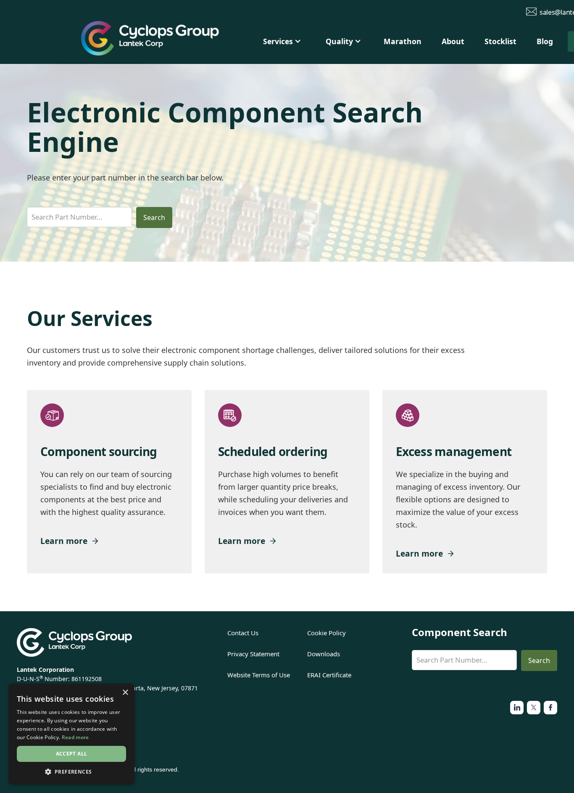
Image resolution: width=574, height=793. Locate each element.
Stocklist (500, 41)
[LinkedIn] (550, 707)
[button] (282, 42)
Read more (75, 737)
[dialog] (71, 734)
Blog (545, 41)
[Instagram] (533, 707)
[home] (164, 40)
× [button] (125, 693)
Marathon (402, 41)
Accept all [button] (71, 753)
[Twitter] (517, 707)
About (453, 41)
